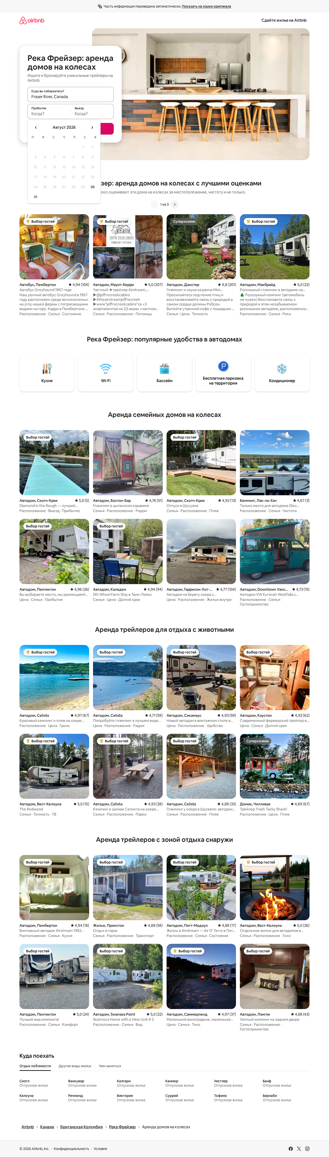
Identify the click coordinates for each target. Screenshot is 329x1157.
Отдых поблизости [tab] (35, 1066)
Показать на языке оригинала (206, 6)
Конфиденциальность (71, 1149)
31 (35, 197)
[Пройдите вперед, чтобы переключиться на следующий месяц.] (92, 127)
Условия (100, 1149)
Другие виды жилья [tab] (75, 1066)
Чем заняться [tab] (110, 1066)
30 (93, 187)
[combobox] (70, 97)
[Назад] (154, 204)
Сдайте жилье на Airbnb (284, 20)
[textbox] (49, 114)
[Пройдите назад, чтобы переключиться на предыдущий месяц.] (36, 127)
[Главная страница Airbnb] (31, 20)
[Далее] (175, 204)
